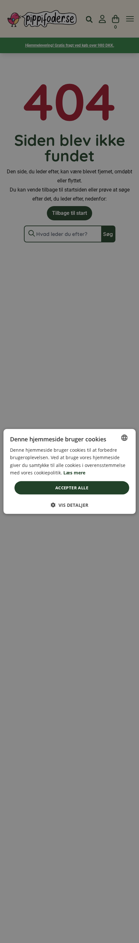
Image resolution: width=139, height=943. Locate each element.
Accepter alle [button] (71, 488)
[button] (69, 505)
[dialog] (70, 471)
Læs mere (74, 472)
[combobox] (124, 438)
